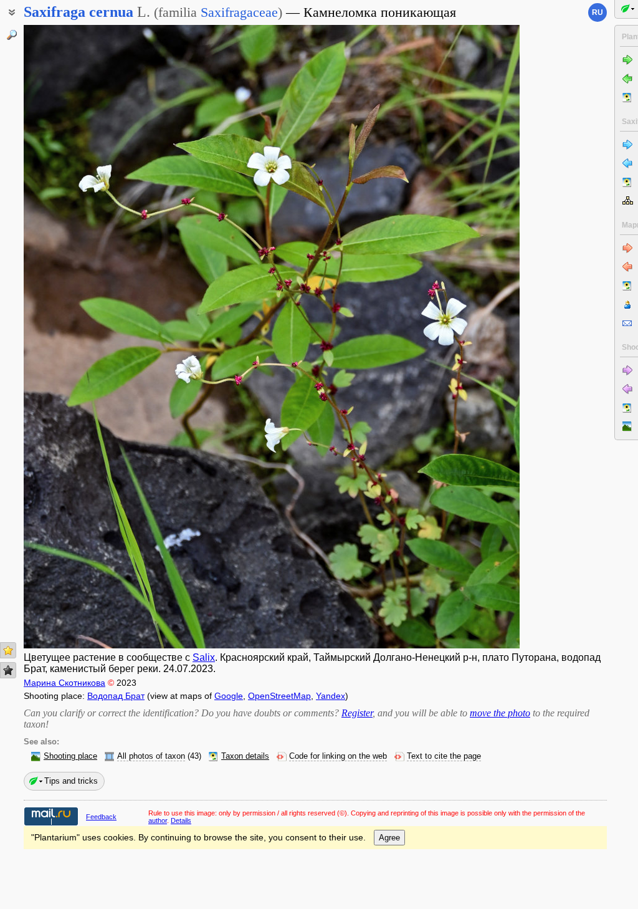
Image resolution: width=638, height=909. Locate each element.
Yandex (330, 696)
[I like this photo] (8, 650)
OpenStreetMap (279, 696)
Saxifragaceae (239, 12)
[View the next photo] (467, 336)
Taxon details (245, 756)
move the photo (500, 713)
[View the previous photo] (76, 336)
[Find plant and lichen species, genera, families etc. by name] (11, 35)
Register (357, 713)
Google (228, 696)
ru (597, 12)
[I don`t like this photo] (8, 670)
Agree (389, 837)
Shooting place (70, 756)
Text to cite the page (444, 756)
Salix (204, 657)
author (157, 820)
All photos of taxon (151, 756)
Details (181, 820)
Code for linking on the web (338, 756)
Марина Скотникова (64, 683)
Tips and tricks (71, 781)
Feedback (101, 816)
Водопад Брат (116, 696)
